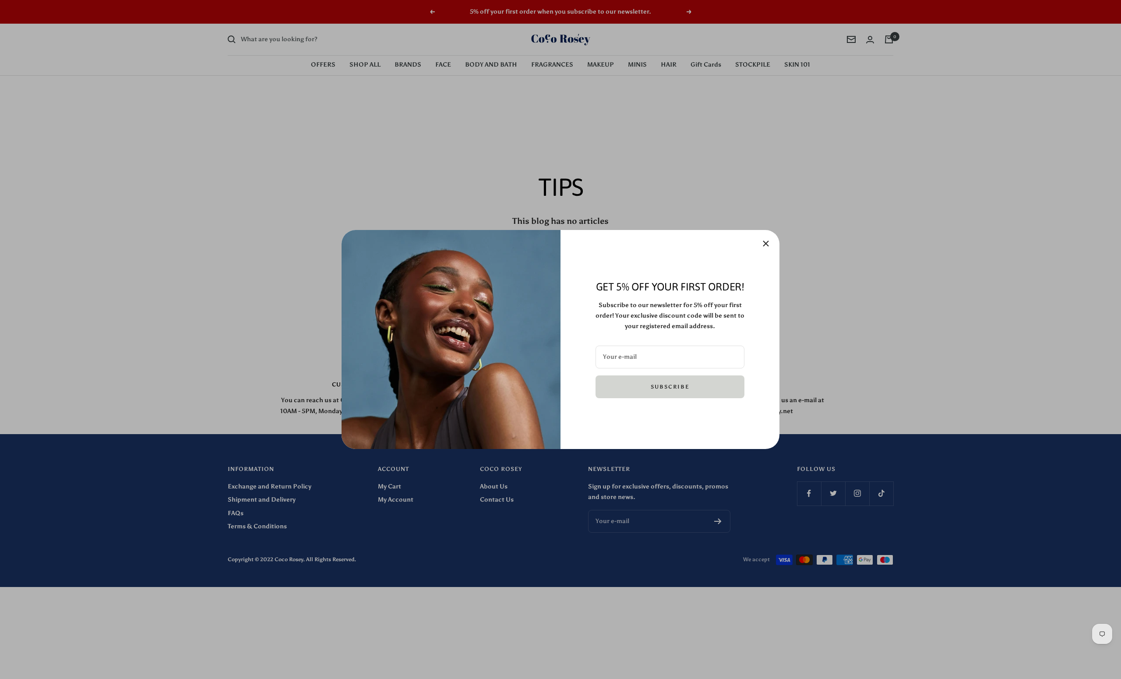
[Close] (766, 243)
